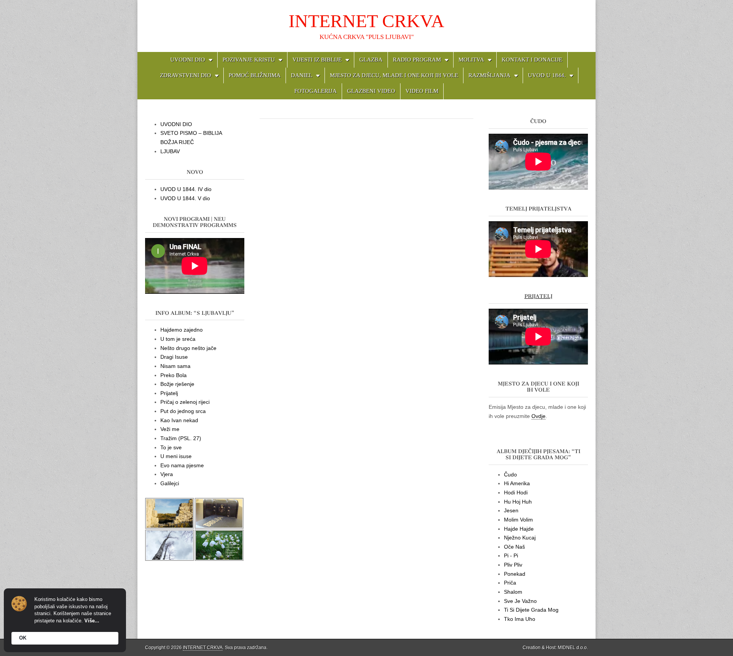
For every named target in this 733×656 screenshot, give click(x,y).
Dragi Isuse (174, 357)
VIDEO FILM (421, 91)
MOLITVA (471, 60)
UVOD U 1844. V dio (185, 198)
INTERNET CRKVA (366, 21)
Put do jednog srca (183, 411)
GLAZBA (371, 60)
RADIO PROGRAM (417, 60)
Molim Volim (518, 520)
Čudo (510, 474)
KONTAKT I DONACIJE (532, 60)
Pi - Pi (511, 555)
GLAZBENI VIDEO (371, 91)
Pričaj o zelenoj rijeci (185, 402)
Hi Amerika (517, 483)
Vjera (166, 474)
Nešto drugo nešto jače (188, 348)
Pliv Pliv (513, 565)
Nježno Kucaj (520, 538)
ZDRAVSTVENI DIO (185, 75)
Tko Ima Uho (519, 619)
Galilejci (169, 483)
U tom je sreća (177, 339)
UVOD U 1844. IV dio (186, 189)
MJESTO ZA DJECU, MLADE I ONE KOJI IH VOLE (394, 75)
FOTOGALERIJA (315, 91)
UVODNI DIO (187, 60)
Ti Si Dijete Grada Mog (531, 610)
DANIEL (301, 75)
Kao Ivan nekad (179, 420)
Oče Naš (514, 547)
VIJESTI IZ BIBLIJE (317, 60)
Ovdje (538, 416)
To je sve (171, 447)
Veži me (169, 429)
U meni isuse (176, 456)
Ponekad (514, 574)
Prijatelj (169, 393)
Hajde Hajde (519, 529)
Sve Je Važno (520, 601)
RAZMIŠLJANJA (489, 75)
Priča (510, 583)
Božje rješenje (177, 384)
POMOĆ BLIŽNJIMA (255, 75)
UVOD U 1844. (547, 75)
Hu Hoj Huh (518, 502)
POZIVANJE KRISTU (249, 60)
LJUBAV (170, 151)
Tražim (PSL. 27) (180, 438)
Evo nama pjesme (182, 465)
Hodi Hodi (516, 492)
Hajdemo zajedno (181, 330)
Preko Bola (173, 375)
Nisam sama (175, 366)
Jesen (511, 510)
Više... (91, 621)
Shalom (513, 592)
